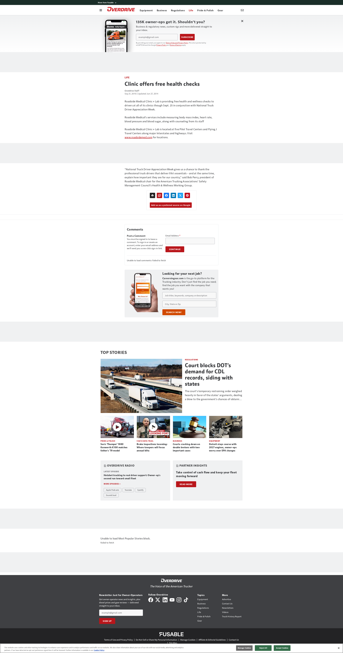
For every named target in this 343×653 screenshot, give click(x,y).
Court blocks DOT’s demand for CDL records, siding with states (209, 374)
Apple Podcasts (112, 490)
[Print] (152, 195)
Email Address (172, 236)
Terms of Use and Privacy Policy (177, 43)
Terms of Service (175, 45)
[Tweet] (180, 195)
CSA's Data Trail (145, 441)
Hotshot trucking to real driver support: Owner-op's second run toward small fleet (132, 477)
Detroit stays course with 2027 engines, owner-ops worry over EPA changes (223, 447)
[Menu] (100, 10)
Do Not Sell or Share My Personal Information (156, 639)
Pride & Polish (107, 441)
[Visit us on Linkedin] (165, 599)
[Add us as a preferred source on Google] (159, 195)
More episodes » (112, 484)
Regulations (191, 359)
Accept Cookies (282, 648)
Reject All (263, 648)
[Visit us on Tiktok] (186, 599)
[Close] (339, 648)
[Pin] (187, 195)
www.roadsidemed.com (138, 137)
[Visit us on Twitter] (158, 599)
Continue (175, 249)
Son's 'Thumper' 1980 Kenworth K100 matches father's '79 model (113, 447)
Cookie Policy (99, 650)
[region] (171, 648)
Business (177, 441)
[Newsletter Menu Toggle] (242, 10)
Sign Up (107, 621)
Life (127, 77)
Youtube (128, 490)
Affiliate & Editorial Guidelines (212, 639)
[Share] (166, 195)
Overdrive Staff (132, 90)
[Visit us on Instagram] (179, 599)
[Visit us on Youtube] (172, 599)
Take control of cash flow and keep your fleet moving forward (206, 474)
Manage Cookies (187, 639)
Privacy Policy (161, 45)
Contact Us (234, 639)
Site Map (173, 642)
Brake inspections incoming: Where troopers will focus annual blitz (152, 447)
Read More (186, 484)
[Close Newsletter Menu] (242, 21)
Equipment (214, 441)
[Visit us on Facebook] (150, 599)
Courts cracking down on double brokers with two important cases (186, 447)
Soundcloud (111, 495)
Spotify (140, 490)
